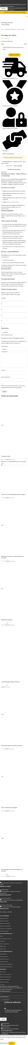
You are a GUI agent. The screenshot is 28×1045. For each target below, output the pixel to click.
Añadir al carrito (14, 54)
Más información (4, 1043)
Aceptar (11, 1043)
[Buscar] (25, 16)
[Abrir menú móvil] (1, 16)
